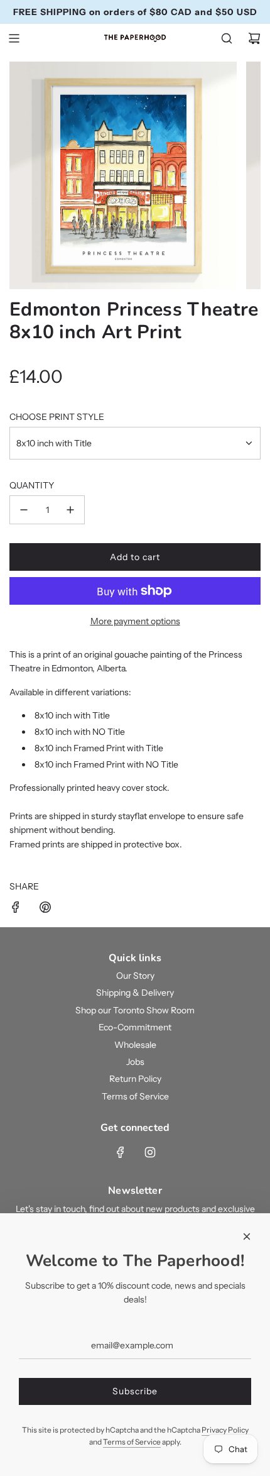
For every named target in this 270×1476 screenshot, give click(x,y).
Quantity (31, 485)
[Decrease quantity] (24, 510)
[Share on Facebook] (16, 909)
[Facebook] (120, 1152)
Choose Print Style (56, 416)
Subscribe (135, 1391)
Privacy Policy (225, 1430)
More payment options (135, 621)
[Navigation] (14, 38)
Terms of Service (132, 1441)
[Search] (226, 38)
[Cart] (254, 38)
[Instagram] (150, 1152)
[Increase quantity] (70, 510)
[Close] (247, 1236)
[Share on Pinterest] (45, 909)
